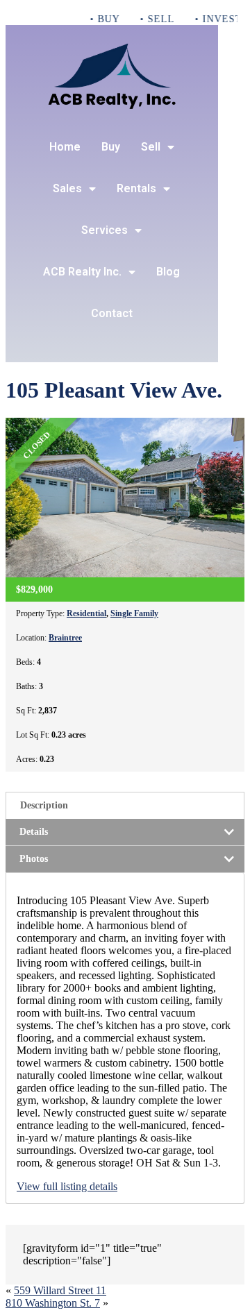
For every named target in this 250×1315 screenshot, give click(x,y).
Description (44, 805)
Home (65, 146)
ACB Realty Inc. (82, 271)
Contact (112, 313)
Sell (150, 146)
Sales (67, 188)
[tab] (125, 805)
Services (104, 230)
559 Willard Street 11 (60, 1290)
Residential (86, 613)
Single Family (134, 613)
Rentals (136, 188)
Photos (33, 859)
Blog (168, 271)
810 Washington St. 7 (53, 1303)
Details (33, 831)
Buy (110, 146)
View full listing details (67, 1186)
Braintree (65, 638)
